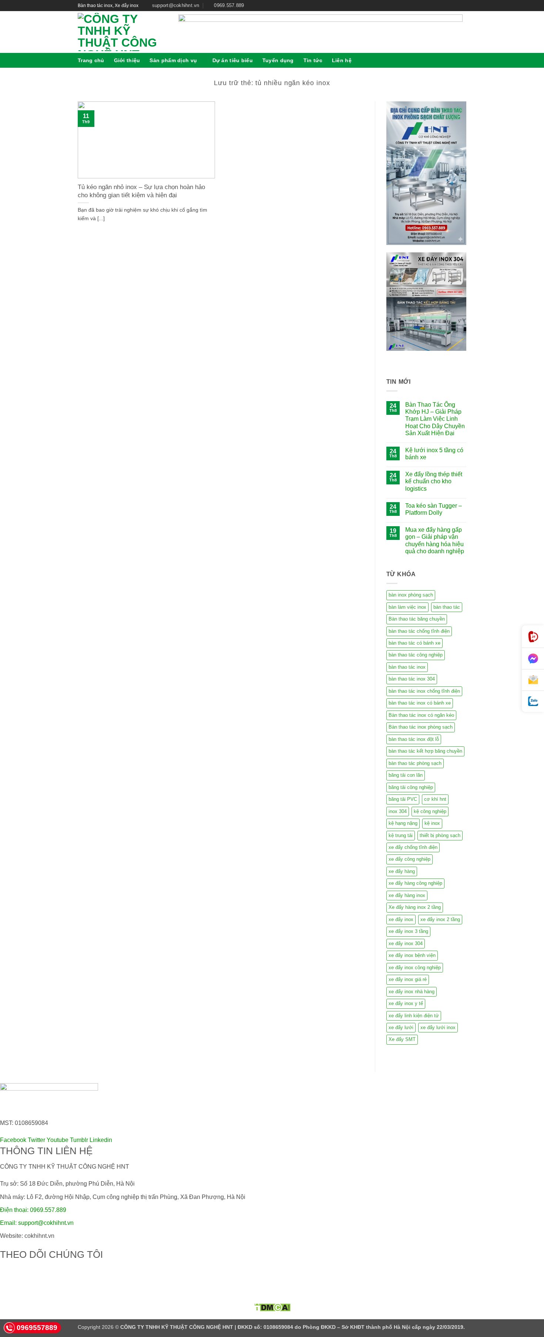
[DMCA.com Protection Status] (272, 1307)
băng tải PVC (403, 799)
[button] (463, 60)
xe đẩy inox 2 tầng (440, 919)
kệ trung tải (401, 835)
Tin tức (312, 60)
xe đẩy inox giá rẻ (408, 979)
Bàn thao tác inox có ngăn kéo (421, 715)
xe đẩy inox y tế (406, 1003)
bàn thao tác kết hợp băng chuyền (425, 751)
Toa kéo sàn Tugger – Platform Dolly (433, 509)
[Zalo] (533, 701)
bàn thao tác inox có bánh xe (420, 703)
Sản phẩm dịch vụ (173, 60)
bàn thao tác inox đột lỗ (414, 739)
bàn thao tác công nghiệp (416, 655)
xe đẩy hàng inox (407, 895)
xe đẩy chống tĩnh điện (413, 847)
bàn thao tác (446, 607)
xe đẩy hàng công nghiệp (415, 883)
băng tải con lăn (406, 775)
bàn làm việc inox (407, 607)
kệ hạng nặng (403, 823)
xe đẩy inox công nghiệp (415, 967)
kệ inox (432, 823)
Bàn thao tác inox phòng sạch (421, 727)
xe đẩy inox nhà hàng (411, 991)
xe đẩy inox (401, 919)
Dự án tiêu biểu (232, 60)
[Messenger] (533, 658)
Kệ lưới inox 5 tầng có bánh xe (434, 453)
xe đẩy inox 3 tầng (408, 931)
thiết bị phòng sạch (440, 835)
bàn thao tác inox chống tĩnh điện (424, 691)
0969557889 (37, 1327)
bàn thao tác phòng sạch (415, 763)
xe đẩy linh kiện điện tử (414, 1015)
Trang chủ (91, 60)
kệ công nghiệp (430, 811)
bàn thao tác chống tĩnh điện (419, 631)
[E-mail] (533, 680)
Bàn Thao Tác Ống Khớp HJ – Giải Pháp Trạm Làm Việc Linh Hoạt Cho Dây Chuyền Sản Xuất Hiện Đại (435, 419)
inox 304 (398, 811)
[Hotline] (533, 636)
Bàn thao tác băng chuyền (417, 619)
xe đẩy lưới (401, 1027)
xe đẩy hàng (402, 871)
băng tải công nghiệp (411, 787)
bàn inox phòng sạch (411, 595)
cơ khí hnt (435, 799)
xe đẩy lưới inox (438, 1027)
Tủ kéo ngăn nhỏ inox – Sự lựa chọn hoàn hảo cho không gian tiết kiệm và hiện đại (141, 191)
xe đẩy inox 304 (406, 943)
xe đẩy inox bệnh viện (412, 955)
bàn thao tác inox (407, 667)
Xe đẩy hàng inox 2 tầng (415, 907)
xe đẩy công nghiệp (409, 859)
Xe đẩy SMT (402, 1039)
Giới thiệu (127, 60)
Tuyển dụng (278, 60)
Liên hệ (342, 60)
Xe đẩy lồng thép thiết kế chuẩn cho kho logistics (433, 481)
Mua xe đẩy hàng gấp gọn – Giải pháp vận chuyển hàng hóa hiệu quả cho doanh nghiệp (434, 540)
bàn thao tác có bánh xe (414, 643)
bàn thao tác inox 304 (412, 679)
